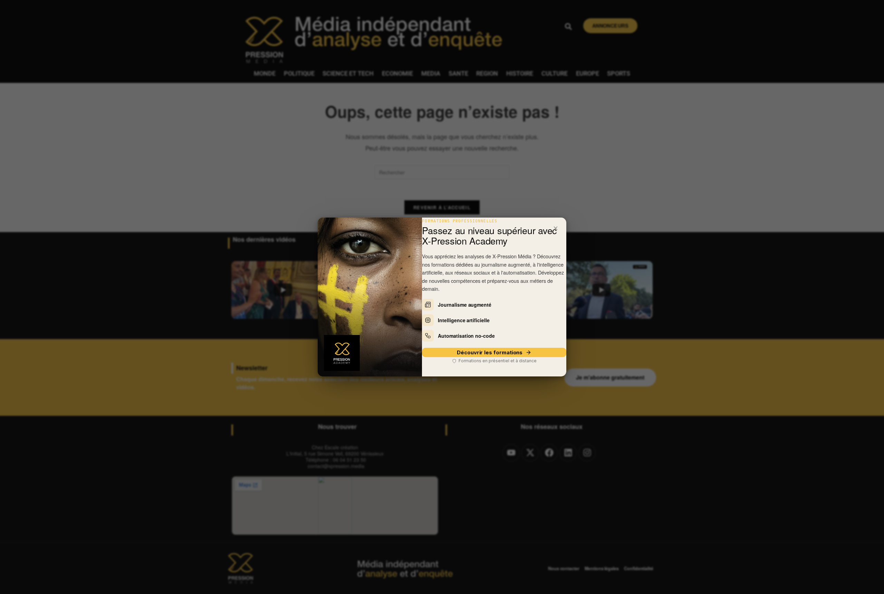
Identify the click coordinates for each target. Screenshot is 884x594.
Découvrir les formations (489, 352)
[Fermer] (555, 228)
